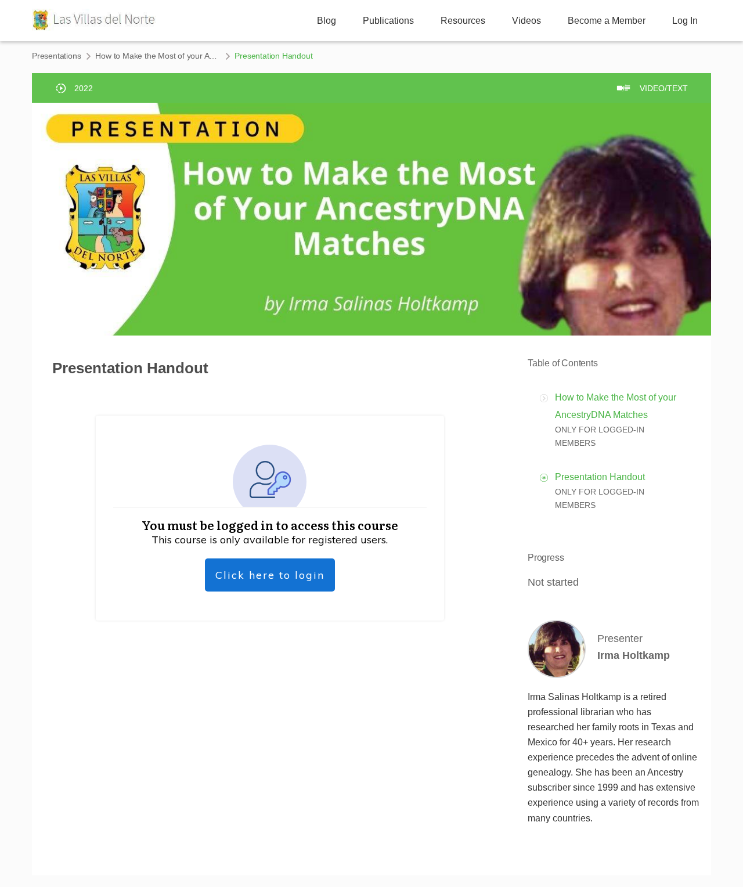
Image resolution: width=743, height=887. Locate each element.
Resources (463, 21)
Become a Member (606, 21)
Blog (326, 21)
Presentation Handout (600, 477)
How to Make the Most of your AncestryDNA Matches (157, 55)
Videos (526, 21)
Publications (388, 21)
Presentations (56, 55)
